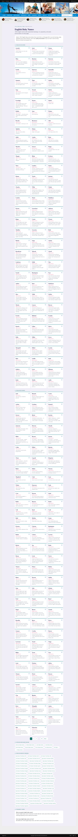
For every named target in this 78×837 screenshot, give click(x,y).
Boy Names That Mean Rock (46, 798)
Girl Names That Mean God (21, 758)
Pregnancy (24, 15)
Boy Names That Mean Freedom (34, 785)
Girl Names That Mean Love (21, 773)
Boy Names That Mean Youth (33, 795)
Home (4, 15)
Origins (23, 26)
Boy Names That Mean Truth (48, 788)
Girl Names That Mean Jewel (21, 780)
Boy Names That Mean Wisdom (22, 793)
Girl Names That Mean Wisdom (34, 800)
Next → (45, 738)
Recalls (45, 15)
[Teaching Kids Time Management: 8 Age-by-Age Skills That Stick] (65, 19)
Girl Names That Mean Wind (34, 778)
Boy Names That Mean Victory (48, 785)
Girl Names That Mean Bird (47, 773)
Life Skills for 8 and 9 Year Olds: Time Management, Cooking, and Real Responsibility (21, 20)
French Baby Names (39, 747)
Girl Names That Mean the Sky (34, 773)
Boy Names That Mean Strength (22, 768)
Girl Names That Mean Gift (46, 756)
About (3, 1)
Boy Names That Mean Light (21, 790)
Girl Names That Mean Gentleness (48, 778)
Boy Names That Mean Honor (47, 793)
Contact (7, 1)
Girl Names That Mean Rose (34, 783)
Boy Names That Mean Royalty (47, 758)
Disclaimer (12, 1)
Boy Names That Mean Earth (35, 761)
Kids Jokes (44, 1)
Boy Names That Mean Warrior (48, 765)
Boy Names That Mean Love (34, 780)
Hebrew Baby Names (30, 744)
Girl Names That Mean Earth (33, 756)
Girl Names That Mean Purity (35, 768)
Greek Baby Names (49, 744)
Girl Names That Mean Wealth (48, 800)
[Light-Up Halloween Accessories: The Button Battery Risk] (3, 19)
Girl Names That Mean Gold (21, 795)
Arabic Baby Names (19, 747)
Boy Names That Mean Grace (35, 770)
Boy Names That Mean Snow (21, 783)
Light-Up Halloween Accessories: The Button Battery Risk (9, 19)
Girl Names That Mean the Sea (34, 758)
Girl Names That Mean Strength (22, 770)
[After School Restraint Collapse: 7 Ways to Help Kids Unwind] (40, 19)
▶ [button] (45, 47)
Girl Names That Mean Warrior (47, 783)
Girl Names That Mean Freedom (22, 761)
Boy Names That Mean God (48, 761)
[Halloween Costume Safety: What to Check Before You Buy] (28, 19)
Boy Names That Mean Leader (47, 775)
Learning (34, 15)
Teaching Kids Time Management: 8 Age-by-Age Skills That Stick (71, 19)
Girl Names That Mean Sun (35, 793)
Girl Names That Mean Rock (21, 800)
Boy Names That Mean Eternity (47, 795)
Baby (29, 15)
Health (59, 15)
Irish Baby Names (48, 747)
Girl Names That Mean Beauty (21, 765)
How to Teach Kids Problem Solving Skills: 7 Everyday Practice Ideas (58, 19)
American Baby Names (20, 744)
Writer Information (24, 1)
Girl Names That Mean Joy (34, 798)
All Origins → (56, 747)
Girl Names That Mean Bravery (34, 775)
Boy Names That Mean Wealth (34, 790)
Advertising (31, 1)
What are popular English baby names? (24, 812)
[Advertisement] (39, 829)
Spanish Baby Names (29, 747)
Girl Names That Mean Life (21, 785)
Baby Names (17, 15)
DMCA (17, 1)
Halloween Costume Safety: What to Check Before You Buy (33, 19)
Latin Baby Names (39, 744)
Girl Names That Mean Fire (21, 788)
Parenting (9, 15)
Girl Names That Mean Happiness (34, 788)
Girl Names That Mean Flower (35, 763)
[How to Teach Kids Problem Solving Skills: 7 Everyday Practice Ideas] (52, 19)
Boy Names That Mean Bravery (49, 768)
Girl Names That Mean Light (34, 765)
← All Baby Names (19, 749)
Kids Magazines (52, 15)
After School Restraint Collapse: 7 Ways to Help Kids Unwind (46, 19)
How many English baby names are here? (25, 819)
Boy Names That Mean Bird (21, 775)
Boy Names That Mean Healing (50, 803)
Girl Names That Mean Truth (21, 798)
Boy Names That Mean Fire (47, 790)
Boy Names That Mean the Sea (49, 770)
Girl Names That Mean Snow (21, 778)
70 (41, 738)
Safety (39, 15)
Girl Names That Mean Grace (48, 763)
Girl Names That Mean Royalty (21, 763)
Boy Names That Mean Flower (36, 803)
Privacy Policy (38, 1)
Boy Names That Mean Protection (47, 780)
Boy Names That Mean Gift (21, 756)
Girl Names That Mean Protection (22, 803)
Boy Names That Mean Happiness (22, 805)
